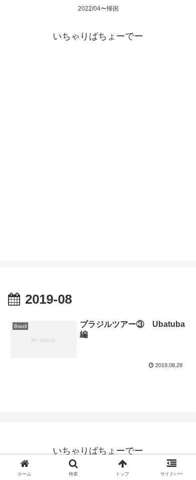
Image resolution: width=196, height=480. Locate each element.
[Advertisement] (98, 162)
